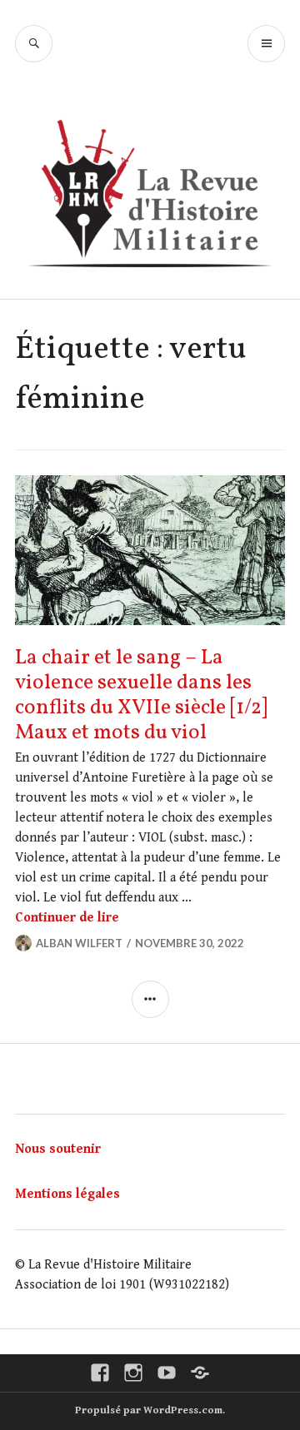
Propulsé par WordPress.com (148, 1410)
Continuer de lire (67, 918)
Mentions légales (67, 1194)
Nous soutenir (58, 1149)
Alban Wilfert (79, 943)
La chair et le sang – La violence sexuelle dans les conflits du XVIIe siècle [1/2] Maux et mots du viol (141, 695)
